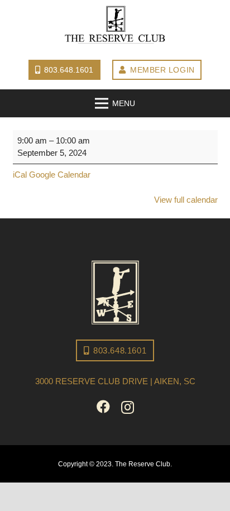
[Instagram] (127, 407)
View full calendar (186, 199)
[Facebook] (103, 406)
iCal (20, 174)
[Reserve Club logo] (115, 25)
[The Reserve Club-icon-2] (115, 292)
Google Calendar (59, 174)
